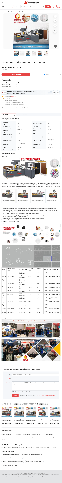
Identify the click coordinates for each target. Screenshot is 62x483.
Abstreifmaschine (6, 434)
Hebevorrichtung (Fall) (51, 437)
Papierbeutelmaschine (21, 437)
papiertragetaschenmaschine (31, 458)
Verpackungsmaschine (22, 11)
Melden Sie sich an (6, 108)
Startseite (3, 11)
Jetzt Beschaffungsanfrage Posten (46, 395)
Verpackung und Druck (11, 11)
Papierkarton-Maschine (36, 437)
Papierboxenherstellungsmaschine (34, 461)
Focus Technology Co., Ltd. (29, 473)
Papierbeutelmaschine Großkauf (10, 465)
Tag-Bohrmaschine (35, 434)
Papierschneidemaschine (7, 437)
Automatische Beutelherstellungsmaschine (32, 454)
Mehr (3, 468)
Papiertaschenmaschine (34, 11)
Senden (15, 395)
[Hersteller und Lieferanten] (31, 2)
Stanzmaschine (49, 434)
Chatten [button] (47, 74)
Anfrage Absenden (16, 74)
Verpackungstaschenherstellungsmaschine (13, 461)
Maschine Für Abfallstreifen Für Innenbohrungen (23, 434)
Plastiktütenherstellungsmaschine (11, 454)
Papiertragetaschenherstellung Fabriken (12, 458)
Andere (3, 439)
